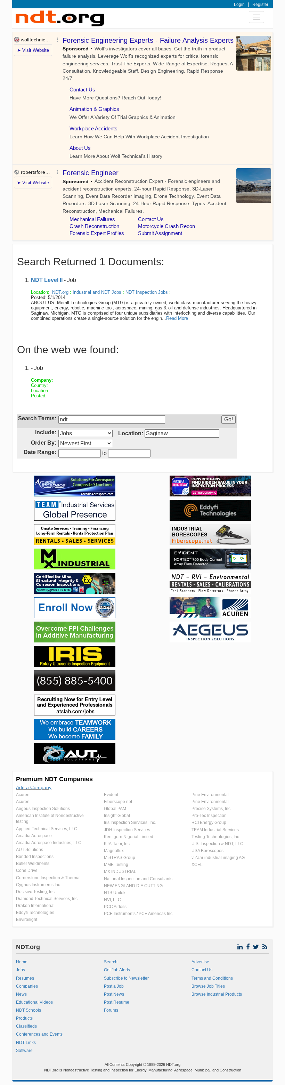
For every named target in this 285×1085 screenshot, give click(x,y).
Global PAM (115, 808)
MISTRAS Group (119, 857)
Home (21, 962)
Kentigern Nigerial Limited (128, 836)
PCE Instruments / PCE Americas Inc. (138, 913)
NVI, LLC (112, 899)
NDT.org (60, 292)
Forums (111, 1010)
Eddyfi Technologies (35, 912)
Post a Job (114, 986)
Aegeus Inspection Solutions (43, 808)
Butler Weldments (32, 863)
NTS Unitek (114, 892)
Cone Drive (27, 870)
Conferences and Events (39, 1034)
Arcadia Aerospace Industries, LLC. (49, 842)
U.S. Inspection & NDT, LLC (217, 843)
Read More (177, 318)
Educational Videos (34, 1002)
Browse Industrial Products (217, 994)
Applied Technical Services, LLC (46, 828)
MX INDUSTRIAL (120, 871)
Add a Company (33, 787)
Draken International (35, 905)
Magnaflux (114, 850)
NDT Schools (28, 1010)
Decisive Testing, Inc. (36, 891)
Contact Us (202, 969)
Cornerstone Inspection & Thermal (48, 877)
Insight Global (117, 815)
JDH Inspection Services (127, 829)
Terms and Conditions (212, 978)
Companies (27, 986)
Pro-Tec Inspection (209, 815)
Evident (111, 794)
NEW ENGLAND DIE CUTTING (133, 885)
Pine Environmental (210, 794)
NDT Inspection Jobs (146, 292)
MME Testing (116, 864)
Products (24, 1018)
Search (110, 962)
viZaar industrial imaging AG (218, 857)
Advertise (200, 962)
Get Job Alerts (117, 969)
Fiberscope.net (118, 801)
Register (260, 4)
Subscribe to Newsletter (126, 978)
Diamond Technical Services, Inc (47, 898)
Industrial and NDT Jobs (97, 292)
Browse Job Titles (208, 986)
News (21, 994)
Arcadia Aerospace (34, 835)
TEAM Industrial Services (215, 829)
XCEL (197, 864)
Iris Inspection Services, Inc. (130, 822)
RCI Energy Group (209, 822)
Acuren (23, 794)
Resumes (25, 978)
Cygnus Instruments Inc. (38, 884)
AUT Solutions (29, 849)
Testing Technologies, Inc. (216, 836)
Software (24, 1050)
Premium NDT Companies (54, 779)
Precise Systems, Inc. (211, 808)
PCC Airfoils (115, 906)
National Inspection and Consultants (138, 878)
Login (239, 4)
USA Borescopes (207, 850)
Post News (114, 994)
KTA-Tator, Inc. (117, 843)
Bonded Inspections (35, 856)
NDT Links (26, 1042)
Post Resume (116, 1002)
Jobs (20, 969)
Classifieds (26, 1026)
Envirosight (26, 919)
